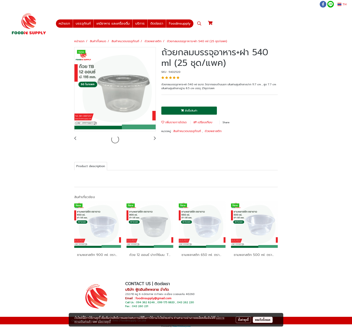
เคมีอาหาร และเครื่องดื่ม (113, 23)
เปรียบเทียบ (204, 122)
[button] (199, 23)
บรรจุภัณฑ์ (83, 23)
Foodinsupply (180, 23)
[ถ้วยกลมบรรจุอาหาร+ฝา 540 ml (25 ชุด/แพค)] (115, 89)
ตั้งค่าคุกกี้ (243, 319)
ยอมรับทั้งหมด (262, 319)
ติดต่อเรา (156, 23)
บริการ (140, 23)
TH (343, 4)
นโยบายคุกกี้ (104, 321)
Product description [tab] (90, 166)
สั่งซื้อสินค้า (190, 111)
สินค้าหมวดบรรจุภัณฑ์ (187, 131)
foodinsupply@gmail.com (153, 298)
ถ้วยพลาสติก (213, 131)
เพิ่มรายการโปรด (175, 122)
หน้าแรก (64, 23)
